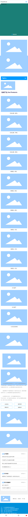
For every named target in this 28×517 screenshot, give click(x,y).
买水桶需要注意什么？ (6, 466)
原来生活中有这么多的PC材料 (8, 456)
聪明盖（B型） (14, 171)
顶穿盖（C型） (14, 229)
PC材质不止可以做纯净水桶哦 (8, 460)
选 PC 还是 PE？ (5, 485)
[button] (13, 34)
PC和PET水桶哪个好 (6, 487)
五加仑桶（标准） (14, 113)
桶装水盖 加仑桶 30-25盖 (19, 498)
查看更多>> (23, 453)
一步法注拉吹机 (14, 326)
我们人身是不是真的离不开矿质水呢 (9, 463)
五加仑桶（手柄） (14, 132)
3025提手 (14, 287)
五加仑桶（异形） (14, 152)
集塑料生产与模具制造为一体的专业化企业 (10, 476)
